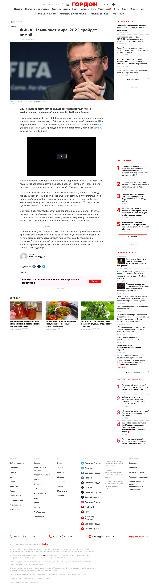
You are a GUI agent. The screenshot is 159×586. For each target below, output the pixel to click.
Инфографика (16, 505)
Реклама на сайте (136, 472)
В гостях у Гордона (60, 9)
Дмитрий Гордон (93, 463)
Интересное (15, 509)
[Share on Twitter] (39, 266)
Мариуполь (62, 491)
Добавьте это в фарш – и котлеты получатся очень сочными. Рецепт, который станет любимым (133, 400)
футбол (23, 272)
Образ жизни (15, 495)
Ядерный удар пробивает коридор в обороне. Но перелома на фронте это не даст (132, 50)
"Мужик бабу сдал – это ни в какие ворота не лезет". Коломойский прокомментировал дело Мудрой (132, 298)
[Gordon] (84, 5)
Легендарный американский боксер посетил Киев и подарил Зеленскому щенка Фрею (135, 184)
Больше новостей (133, 373)
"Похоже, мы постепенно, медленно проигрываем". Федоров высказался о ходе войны (134, 197)
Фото (116, 9)
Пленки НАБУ (118, 14)
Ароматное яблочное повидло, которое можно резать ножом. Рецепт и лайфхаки (25, 323)
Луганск (60, 495)
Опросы (134, 9)
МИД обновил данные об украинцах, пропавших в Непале (132, 307)
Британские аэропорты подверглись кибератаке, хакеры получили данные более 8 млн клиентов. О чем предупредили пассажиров (133, 318)
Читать (95, 281)
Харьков (61, 482)
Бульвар (85, 9)
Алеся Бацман (92, 497)
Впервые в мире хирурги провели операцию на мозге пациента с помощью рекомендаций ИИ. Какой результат (132, 274)
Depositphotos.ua (44, 555)
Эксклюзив (103, 9)
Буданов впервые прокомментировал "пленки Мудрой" (129, 347)
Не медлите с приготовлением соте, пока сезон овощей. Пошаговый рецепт (61, 323)
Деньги (13, 472)
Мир (12, 477)
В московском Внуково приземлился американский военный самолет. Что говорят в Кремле (135, 225)
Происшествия (16, 500)
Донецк (60, 477)
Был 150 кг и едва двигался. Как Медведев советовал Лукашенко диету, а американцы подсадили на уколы (134, 427)
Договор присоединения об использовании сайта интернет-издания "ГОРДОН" (114, 485)
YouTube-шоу (39, 512)
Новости (18, 9)
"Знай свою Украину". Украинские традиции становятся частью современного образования (132, 61)
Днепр (60, 486)
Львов (60, 468)
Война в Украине (17, 463)
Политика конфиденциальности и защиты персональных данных (113, 473)
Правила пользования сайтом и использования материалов (114, 463)
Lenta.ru (98, 127)
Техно (12, 491)
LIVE (93, 9)
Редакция (133, 468)
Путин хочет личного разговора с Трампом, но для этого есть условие (132, 28)
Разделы (37, 458)
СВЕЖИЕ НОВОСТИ (127, 252)
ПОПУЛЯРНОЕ (124, 160)
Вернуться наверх (137, 536)
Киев (59, 463)
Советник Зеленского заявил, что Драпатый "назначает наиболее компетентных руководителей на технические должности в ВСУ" (135, 170)
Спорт (20, 22)
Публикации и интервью (37, 9)
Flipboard (89, 507)
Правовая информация (138, 477)
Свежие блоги (125, 22)
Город (59, 458)
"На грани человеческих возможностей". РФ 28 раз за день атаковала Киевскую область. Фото (133, 287)
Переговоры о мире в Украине (73, 14)
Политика (14, 468)
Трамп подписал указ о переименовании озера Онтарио (131, 338)
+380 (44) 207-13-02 (63, 536)
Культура (14, 486)
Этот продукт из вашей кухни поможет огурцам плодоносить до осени (97, 323)
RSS (87, 512)
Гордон (12, 22)
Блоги (75, 9)
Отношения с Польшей (99, 14)
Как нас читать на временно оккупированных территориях (136, 485)
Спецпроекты (39, 517)
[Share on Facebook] (34, 266)
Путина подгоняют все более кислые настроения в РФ (132, 71)
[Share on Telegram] (43, 266)
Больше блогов (133, 80)
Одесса (60, 472)
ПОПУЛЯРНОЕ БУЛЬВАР (129, 379)
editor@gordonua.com (103, 536)
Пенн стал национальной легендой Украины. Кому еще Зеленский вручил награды (134, 441)
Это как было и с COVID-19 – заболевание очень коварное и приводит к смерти (130, 39)
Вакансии (133, 463)
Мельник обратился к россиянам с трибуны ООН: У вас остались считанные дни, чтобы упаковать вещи (134, 211)
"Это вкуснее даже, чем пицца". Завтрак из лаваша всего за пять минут (135, 413)
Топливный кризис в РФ (45, 14)
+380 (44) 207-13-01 (24, 536)
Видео (124, 9)
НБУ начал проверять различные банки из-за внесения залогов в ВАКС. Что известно (131, 329)
